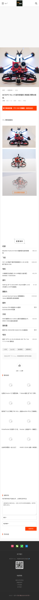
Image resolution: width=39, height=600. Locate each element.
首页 (3, 90)
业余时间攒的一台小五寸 (9, 447)
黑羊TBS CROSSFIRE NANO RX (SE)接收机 (15, 330)
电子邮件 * (6, 523)
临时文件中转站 (19, 580)
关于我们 (19, 587)
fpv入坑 (12, 349)
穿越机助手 (19, 582)
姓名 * (5, 517)
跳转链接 (29, 108)
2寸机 (5, 349)
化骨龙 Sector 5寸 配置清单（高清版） (13, 393)
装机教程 (20, 349)
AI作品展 (19, 585)
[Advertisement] (19, 27)
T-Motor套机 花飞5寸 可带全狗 (29, 393)
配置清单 (10, 90)
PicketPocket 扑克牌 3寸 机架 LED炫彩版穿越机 (16, 429)
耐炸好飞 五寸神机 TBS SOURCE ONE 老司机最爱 (16, 411)
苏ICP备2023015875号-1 (23, 595)
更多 (35, 307)
